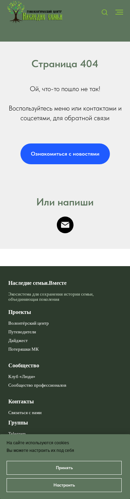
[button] (104, 12)
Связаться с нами (25, 412)
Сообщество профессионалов (37, 385)
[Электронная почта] (65, 225)
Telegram (17, 433)
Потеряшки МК (23, 349)
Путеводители (22, 332)
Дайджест (18, 340)
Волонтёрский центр (28, 323)
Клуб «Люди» (21, 376)
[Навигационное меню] (119, 12)
